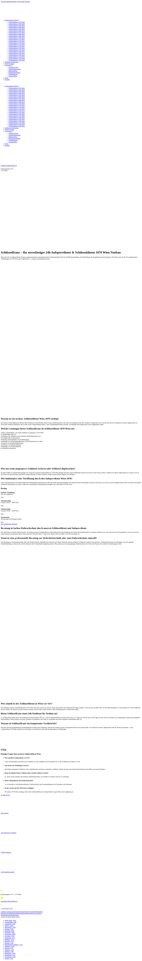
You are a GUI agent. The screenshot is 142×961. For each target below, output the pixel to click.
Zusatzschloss (13, 76)
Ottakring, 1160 (9, 946)
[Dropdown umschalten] (19, 917)
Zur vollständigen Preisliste (9, 524)
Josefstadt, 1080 (9, 932)
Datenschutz (15, 915)
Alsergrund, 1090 (10, 934)
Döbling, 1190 (9, 951)
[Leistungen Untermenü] (12, 66)
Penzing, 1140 (9, 943)
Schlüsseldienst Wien (11, 20)
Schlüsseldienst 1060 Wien (17, 31)
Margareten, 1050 (10, 927)
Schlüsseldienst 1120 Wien (17, 41)
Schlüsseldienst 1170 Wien (17, 50)
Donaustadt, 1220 (10, 957)
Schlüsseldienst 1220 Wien (17, 58)
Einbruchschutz (9, 64)
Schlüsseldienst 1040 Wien (17, 27)
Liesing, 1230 (9, 958)
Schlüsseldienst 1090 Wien (17, 36)
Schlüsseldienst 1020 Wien (17, 24)
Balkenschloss (13, 71)
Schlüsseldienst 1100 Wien (17, 38)
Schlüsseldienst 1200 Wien (17, 55)
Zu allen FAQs (5, 795)
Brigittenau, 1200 (10, 953)
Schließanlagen (13, 74)
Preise (6, 78)
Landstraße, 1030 (10, 924)
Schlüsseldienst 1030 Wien (17, 25)
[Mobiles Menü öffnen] (1, 83)
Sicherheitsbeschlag (14, 69)
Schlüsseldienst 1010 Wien (17, 22)
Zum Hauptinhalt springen (9, 1)
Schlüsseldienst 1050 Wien (17, 29)
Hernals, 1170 (9, 948)
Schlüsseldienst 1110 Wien (17, 39)
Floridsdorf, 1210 (10, 955)
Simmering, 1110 (10, 938)
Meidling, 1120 (9, 939)
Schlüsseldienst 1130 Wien (17, 43)
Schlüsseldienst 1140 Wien (17, 44)
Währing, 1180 (9, 950)
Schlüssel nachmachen (11, 62)
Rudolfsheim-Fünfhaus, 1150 (13, 945)
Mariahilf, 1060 (9, 931)
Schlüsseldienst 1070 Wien (17, 32)
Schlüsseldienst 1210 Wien (17, 57)
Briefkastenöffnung (14, 72)
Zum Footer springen (23, 1)
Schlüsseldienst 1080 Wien (17, 34)
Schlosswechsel (13, 67)
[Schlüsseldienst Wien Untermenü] (18, 20)
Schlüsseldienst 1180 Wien (17, 51)
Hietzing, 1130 (9, 941)
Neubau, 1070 (9, 929)
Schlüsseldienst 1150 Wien (17, 46)
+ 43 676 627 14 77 (7, 908)
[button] (73, 758)
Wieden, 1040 (9, 925)
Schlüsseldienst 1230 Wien (17, 60)
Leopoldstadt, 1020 (10, 922)
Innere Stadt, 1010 (10, 920)
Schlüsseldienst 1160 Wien (17, 48)
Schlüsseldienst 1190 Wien (17, 53)
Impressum (7, 915)
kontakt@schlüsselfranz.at (9, 165)
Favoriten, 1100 (9, 936)
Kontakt (7, 79)
